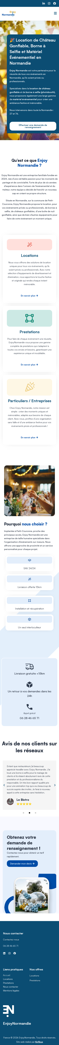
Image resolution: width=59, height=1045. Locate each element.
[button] (4, 785)
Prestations (8, 983)
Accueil (6, 975)
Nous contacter (10, 986)
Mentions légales (11, 990)
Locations (8, 979)
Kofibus (39, 1041)
